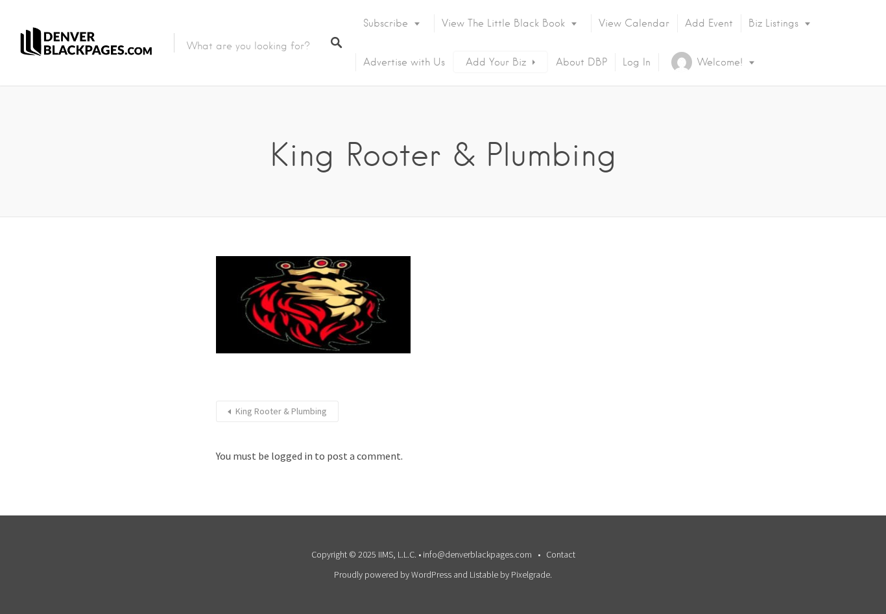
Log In (637, 62)
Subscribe (385, 23)
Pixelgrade (530, 574)
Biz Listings (773, 23)
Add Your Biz (496, 62)
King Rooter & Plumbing (281, 411)
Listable (484, 574)
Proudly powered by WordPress (392, 574)
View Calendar (634, 23)
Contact (560, 554)
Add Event (709, 23)
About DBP (581, 62)
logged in (292, 455)
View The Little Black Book (503, 23)
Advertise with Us (404, 62)
